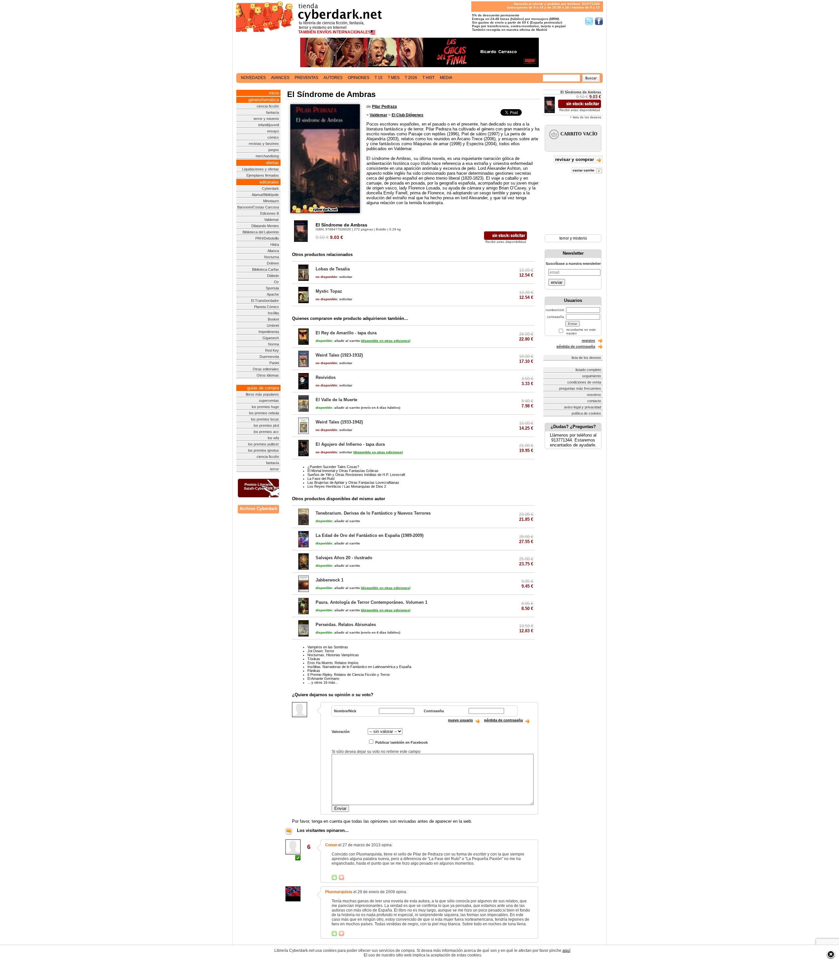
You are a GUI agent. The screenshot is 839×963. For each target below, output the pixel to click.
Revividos (326, 377)
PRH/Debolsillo (267, 238)
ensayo (273, 131)
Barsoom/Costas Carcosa (258, 207)
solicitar (334, 277)
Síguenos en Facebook (599, 21)
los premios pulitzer (263, 444)
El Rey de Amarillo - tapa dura (346, 332)
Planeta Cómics (266, 307)
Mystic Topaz (329, 291)
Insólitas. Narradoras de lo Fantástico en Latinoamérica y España (359, 667)
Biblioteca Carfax (265, 269)
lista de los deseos (586, 358)
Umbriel (273, 325)
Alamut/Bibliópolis (265, 195)
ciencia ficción (268, 106)
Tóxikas (313, 659)
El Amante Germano (323, 678)
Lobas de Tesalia (333, 268)
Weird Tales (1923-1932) (339, 355)
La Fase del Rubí (321, 479)
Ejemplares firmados (262, 175)
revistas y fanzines (264, 144)
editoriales (269, 182)
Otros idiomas (268, 375)
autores (332, 77)
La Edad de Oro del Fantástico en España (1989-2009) (369, 535)
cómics (273, 137)
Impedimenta (269, 332)
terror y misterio (266, 119)
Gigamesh (271, 338)
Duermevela (269, 357)
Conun (331, 845)
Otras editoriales (266, 369)
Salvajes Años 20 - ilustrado (344, 557)
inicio (274, 92)
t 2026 (411, 77)
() (385, 341)
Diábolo (273, 276)
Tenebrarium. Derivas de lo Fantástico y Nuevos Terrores (373, 513)
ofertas (272, 162)
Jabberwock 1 (329, 580)
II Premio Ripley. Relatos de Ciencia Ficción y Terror (348, 675)
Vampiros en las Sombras (327, 647)
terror (274, 469)
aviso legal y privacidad (582, 407)
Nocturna (271, 257)
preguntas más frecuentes (580, 388)
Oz (276, 282)
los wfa (273, 438)
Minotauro (271, 201)
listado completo (588, 370)
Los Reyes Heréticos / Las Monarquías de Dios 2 (346, 486)
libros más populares (262, 394)
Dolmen (273, 263)
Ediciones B (269, 213)
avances (280, 77)
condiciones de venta (584, 382)
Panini (274, 363)
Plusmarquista (338, 892)
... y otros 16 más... (322, 682)
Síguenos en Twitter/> (589, 21)
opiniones (358, 77)
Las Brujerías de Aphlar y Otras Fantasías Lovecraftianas (353, 482)
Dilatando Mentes (265, 226)
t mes (394, 77)
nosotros (594, 395)
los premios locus (265, 419)
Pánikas (313, 671)
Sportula (272, 288)
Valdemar (271, 220)
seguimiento (591, 376)
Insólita (273, 313)
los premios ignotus (263, 450)
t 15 (378, 77)
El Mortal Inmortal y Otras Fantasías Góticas (343, 471)
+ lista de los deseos (585, 117)
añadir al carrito (338, 341)
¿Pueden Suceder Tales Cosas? (333, 467)
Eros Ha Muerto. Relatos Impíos (333, 663)
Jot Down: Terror (320, 651)
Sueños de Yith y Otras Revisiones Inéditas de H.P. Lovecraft (356, 475)
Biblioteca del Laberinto (261, 232)
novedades (253, 77)
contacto (594, 401)
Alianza (273, 251)
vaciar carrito (584, 170)
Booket (273, 319)
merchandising (267, 156)
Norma (273, 344)
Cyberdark (270, 188)
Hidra (274, 244)
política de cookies (586, 413)
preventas (306, 77)
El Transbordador (265, 301)
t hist (428, 77)
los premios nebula (264, 413)
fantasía (272, 112)
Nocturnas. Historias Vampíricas (333, 655)
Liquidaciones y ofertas (260, 169)
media (446, 77)
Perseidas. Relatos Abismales (346, 624)
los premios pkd (266, 425)
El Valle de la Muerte (336, 399)
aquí (566, 950)
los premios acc (266, 432)
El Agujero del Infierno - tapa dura (350, 444)
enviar (556, 282)
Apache (273, 294)
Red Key (272, 350)
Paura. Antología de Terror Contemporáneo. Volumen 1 (371, 602)
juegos (273, 150)
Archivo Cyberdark (258, 508)
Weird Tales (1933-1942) (339, 422)
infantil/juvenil (268, 125)
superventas (269, 401)
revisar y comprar (575, 159)
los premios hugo (265, 407)
